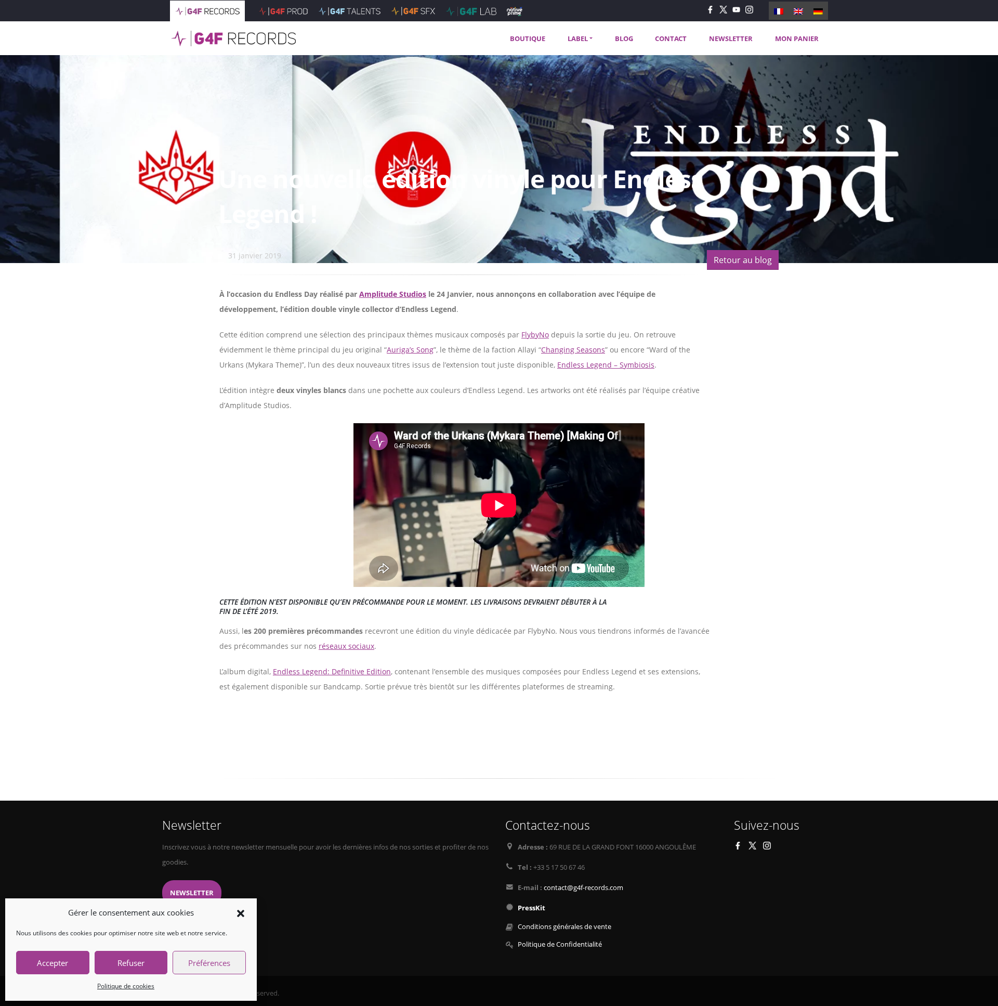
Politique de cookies (125, 986)
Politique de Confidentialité (560, 944)
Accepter (52, 963)
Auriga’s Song (410, 350)
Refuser (131, 963)
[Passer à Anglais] (798, 10)
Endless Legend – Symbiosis (605, 365)
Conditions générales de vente (564, 926)
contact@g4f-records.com (583, 887)
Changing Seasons (573, 350)
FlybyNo (535, 334)
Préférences (209, 963)
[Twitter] (723, 9)
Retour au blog (743, 260)
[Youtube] (736, 9)
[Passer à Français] (779, 10)
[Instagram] (749, 9)
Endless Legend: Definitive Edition (332, 671)
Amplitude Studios (392, 294)
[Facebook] (710, 9)
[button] (240, 912)
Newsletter (192, 893)
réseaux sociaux (346, 646)
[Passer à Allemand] (818, 10)
